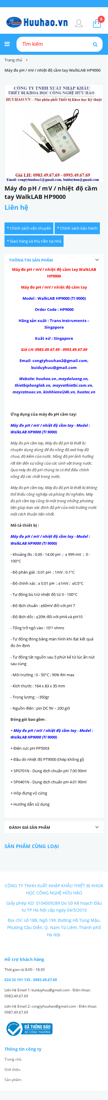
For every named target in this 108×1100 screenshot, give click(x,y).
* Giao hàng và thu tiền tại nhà (34, 241)
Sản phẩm (12, 1079)
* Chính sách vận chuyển (29, 228)
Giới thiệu (12, 1069)
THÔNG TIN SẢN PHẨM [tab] (31, 260)
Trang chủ (12, 1059)
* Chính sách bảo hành (77, 228)
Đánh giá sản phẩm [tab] (29, 827)
